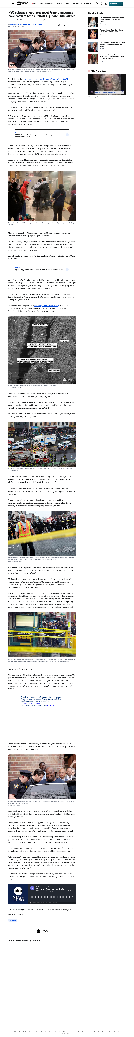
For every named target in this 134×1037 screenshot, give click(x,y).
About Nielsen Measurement (85, 1032)
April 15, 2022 (50, 705)
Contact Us (117, 1032)
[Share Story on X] (64, 25)
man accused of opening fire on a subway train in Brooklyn (46, 79)
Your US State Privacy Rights (41, 1032)
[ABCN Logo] (22, 3)
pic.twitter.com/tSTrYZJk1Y (30, 703)
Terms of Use (97, 1032)
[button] (13, 4)
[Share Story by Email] (69, 25)
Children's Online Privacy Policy (57, 1032)
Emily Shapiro (14, 24)
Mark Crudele (37, 24)
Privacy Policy (28, 1032)
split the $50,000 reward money (46, 305)
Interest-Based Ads (72, 1032)
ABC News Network (18, 1032)
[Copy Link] (74, 25)
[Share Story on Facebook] (59, 25)
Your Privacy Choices (107, 1032)
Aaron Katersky (25, 24)
